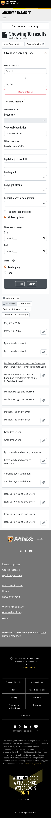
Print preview (12, 298)
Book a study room (12, 585)
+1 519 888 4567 (27, 667)
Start (6, 232)
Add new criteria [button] (13, 101)
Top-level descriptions (19, 211)
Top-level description (15, 127)
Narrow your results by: (25, 26)
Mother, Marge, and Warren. (19, 391)
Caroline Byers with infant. (18, 473)
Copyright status (13, 185)
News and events (11, 596)
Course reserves (11, 569)
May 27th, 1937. (12, 323)
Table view (25, 303)
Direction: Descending (15, 314)
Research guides (11, 564)
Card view (10, 303)
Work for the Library (13, 606)
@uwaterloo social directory (25, 731)
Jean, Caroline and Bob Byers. (19, 493)
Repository (9, 114)
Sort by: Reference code (15, 309)
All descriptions (16, 217)
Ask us (5, 618)
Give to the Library (12, 612)
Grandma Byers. (12, 431)
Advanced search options (19, 52)
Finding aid (10, 172)
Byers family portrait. (15, 343)
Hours (5, 591)
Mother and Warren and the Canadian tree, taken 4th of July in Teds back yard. (25, 365)
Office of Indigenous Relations (35, 763)
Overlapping (14, 267)
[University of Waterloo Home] (10, 4)
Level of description (14, 146)
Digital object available (16, 159)
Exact (10, 272)
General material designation (19, 198)
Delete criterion (25, 91)
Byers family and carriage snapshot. (23, 452)
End (6, 245)
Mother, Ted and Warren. (17, 411)
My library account (12, 575)
